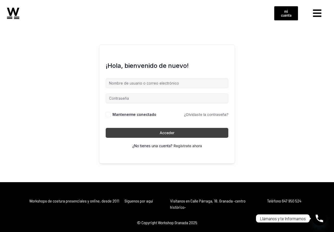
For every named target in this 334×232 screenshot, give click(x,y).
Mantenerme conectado (134, 114)
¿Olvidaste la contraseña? (206, 114)
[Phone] (319, 218)
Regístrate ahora (188, 146)
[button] (317, 13)
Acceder (167, 132)
